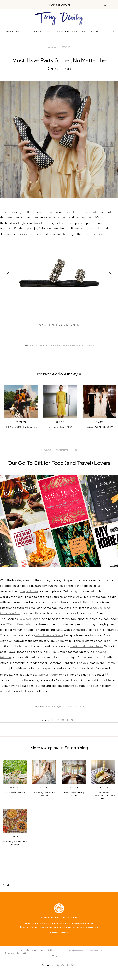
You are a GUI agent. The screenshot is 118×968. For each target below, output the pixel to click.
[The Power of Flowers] (15, 772)
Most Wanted (47, 346)
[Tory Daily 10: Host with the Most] (15, 821)
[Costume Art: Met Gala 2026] (99, 401)
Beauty (27, 31)
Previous (9, 274)
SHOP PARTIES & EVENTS (59, 324)
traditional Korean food (86, 646)
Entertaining (62, 31)
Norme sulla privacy (27, 950)
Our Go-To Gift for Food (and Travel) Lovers (59, 463)
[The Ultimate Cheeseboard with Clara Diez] (103, 772)
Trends (90, 346)
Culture (38, 31)
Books (45, 707)
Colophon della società (15, 953)
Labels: (27, 346)
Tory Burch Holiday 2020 (73, 346)
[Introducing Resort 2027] (60, 401)
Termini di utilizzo (48, 950)
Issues (9, 31)
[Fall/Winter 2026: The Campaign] (21, 401)
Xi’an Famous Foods (49, 635)
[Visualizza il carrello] (110, 4)
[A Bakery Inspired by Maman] (44, 772)
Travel (49, 31)
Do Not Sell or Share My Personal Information (85, 950)
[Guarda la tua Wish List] (104, 4)
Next (109, 274)
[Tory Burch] (59, 4)
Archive (94, 31)
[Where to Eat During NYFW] (74, 772)
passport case (28, 591)
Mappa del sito (59, 956)
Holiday (35, 346)
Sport (84, 31)
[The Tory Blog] (59, 19)
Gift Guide (79, 707)
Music (75, 31)
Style (18, 31)
